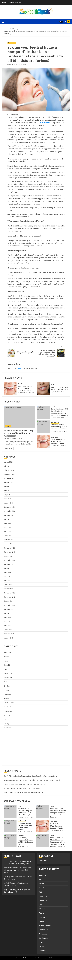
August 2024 (8, 515)
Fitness (6, 690)
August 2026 (8, 462)
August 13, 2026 (17, 438)
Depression (8, 678)
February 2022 (9, 634)
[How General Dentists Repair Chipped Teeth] (43, 388)
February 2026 (9, 470)
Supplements (8, 715)
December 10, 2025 (25, 393)
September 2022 (9, 605)
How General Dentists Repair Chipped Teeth (59, 388)
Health (8, 426)
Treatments (8, 728)
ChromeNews (42, 958)
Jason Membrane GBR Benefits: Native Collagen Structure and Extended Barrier (59, 412)
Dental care (11, 43)
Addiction (7, 652)
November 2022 (9, 597)
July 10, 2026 (56, 418)
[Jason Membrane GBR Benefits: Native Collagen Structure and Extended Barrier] (43, 412)
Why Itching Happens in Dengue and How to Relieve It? (24, 792)
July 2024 (7, 519)
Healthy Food (55, 422)
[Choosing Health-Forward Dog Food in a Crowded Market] (43, 426)
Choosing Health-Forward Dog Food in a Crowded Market (59, 427)
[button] (3, 22)
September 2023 (9, 560)
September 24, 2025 (25, 846)
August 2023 (8, 564)
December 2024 (9, 507)
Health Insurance (10, 703)
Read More (8, 448)
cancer (6, 661)
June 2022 (7, 617)
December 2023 (9, 548)
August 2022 (8, 609)
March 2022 (8, 630)
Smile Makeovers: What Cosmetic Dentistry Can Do (25, 388)
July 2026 (7, 466)
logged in (20, 368)
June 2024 (7, 523)
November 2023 (9, 552)
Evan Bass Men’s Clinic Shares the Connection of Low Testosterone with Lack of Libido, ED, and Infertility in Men (57, 844)
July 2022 (7, 613)
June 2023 (7, 572)
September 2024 (9, 511)
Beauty (6, 657)
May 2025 (7, 495)
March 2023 (8, 585)
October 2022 (8, 601)
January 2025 (8, 503)
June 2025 (7, 491)
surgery (6, 719)
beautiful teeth (43, 122)
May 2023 (7, 577)
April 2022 (7, 626)
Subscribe (68, 21)
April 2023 (7, 581)
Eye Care (7, 686)
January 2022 (8, 638)
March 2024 (8, 536)
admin (11, 64)
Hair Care (7, 694)
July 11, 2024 (56, 392)
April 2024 (7, 532)
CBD (5, 669)
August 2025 (8, 482)
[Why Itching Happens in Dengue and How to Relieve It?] (10, 840)
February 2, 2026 (58, 431)
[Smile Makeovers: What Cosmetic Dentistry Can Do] (10, 388)
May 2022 (7, 621)
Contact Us (43, 861)
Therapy (7, 724)
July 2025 (7, 487)
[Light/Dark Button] (61, 22)
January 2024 (8, 544)
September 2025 (9, 478)
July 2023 (7, 568)
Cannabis (7, 665)
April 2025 (7, 499)
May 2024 (7, 527)
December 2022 (9, 593)
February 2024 (9, 540)
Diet (5, 682)
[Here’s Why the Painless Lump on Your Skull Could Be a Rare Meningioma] (19, 417)
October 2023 (8, 556)
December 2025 (9, 474)
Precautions (8, 711)
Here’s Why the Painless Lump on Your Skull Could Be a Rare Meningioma (18, 433)
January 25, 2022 (21, 64)
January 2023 (8, 589)
